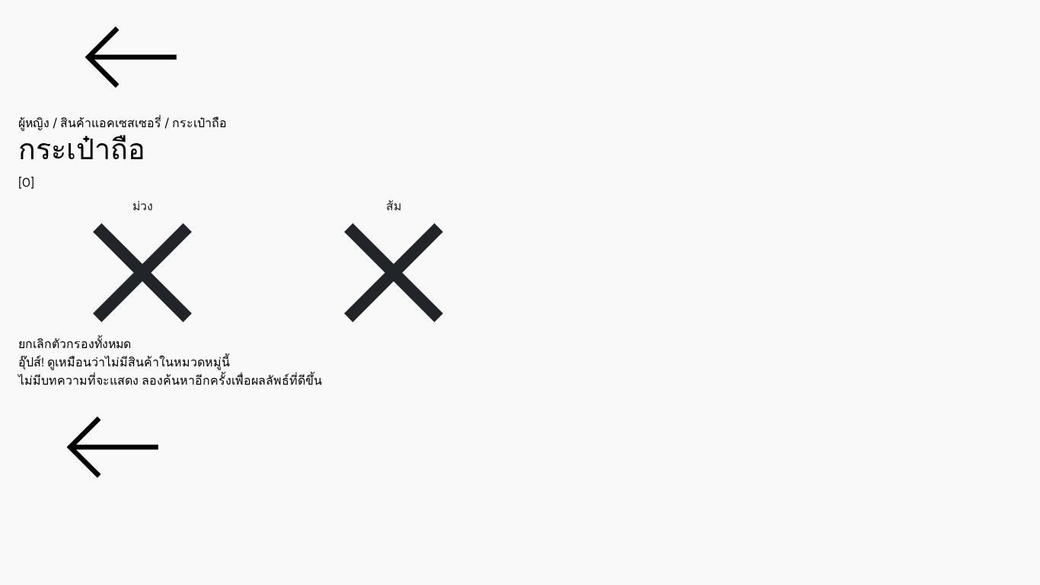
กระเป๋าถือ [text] (199, 123)
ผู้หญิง (33, 123)
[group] (520, 162)
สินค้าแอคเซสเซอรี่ (110, 123)
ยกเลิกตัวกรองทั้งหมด (74, 344)
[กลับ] (520, 57)
